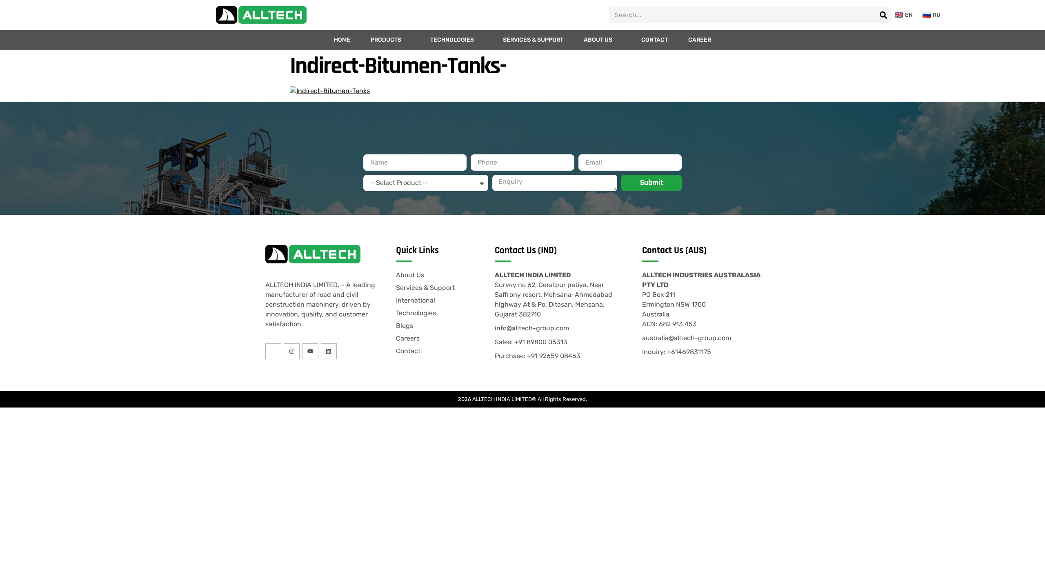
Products (386, 39)
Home (342, 39)
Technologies (452, 39)
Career (699, 39)
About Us (598, 39)
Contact (654, 39)
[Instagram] (292, 351)
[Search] (883, 15)
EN (909, 14)
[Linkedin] (329, 351)
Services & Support (533, 39)
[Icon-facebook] (273, 351)
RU (936, 14)
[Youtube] (310, 351)
